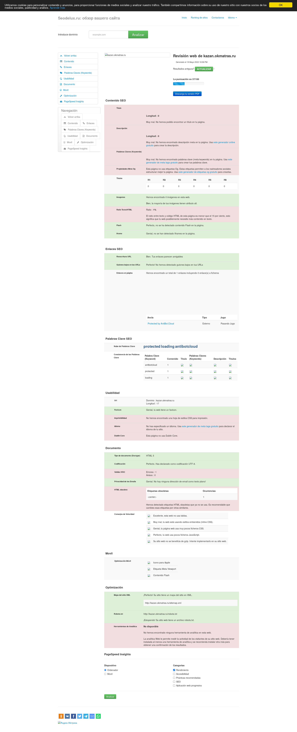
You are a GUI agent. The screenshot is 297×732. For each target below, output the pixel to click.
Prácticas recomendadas (188, 677)
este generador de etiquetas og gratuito (198, 171)
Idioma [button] (231, 17)
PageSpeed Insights (73, 101)
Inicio (184, 17)
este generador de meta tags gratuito (200, 426)
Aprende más (57, 8)
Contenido (68, 61)
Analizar (138, 34)
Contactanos (218, 17)
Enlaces (67, 67)
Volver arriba (69, 55)
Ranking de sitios (199, 17)
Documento (68, 84)
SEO (178, 681)
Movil (64, 89)
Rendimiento (182, 670)
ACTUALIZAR (204, 69)
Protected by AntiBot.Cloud (161, 323)
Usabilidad (68, 78)
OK (281, 5)
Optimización (69, 95)
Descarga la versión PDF (187, 93)
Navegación (69, 110)
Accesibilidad (182, 673)
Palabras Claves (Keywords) (77, 72)
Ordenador (112, 670)
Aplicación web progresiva (189, 685)
